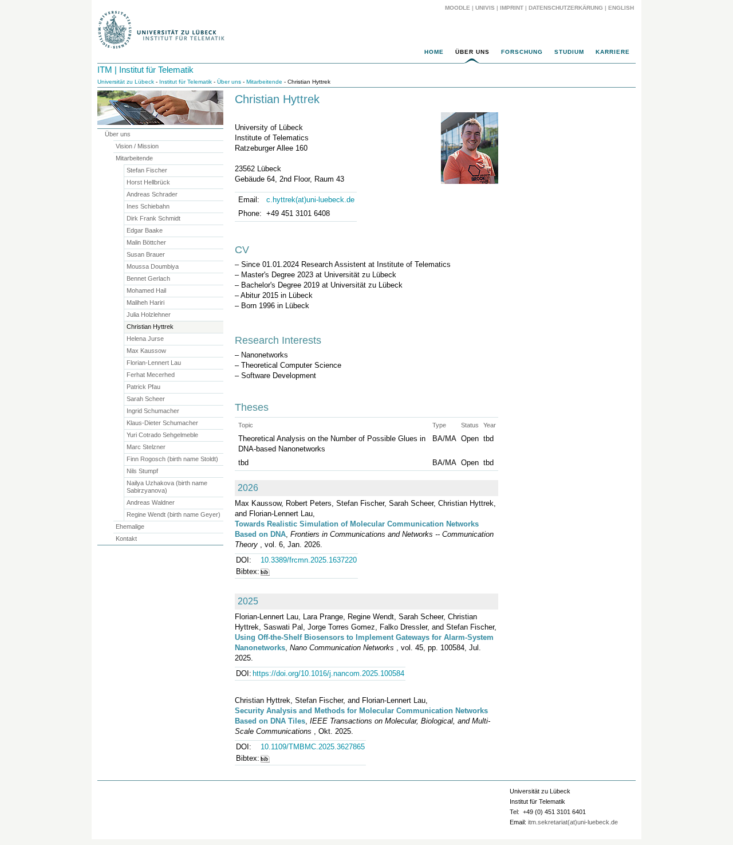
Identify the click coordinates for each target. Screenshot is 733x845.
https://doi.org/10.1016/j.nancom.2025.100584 (328, 673)
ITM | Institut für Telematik (145, 69)
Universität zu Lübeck (125, 81)
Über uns (472, 52)
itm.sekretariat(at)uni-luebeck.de (573, 822)
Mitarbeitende (264, 81)
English (622, 8)
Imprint (511, 8)
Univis (485, 8)
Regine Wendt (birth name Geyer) (173, 514)
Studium (569, 52)
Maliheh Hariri (145, 302)
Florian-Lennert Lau (154, 362)
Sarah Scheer (146, 398)
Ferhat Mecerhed (151, 374)
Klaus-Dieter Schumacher (162, 422)
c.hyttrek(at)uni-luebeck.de (310, 199)
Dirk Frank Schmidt (153, 218)
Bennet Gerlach (148, 278)
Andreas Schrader (152, 194)
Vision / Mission (137, 146)
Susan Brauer (146, 254)
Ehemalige (130, 526)
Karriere (613, 52)
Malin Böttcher (146, 242)
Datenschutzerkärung (566, 8)
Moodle (457, 8)
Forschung (522, 52)
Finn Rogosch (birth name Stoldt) (172, 458)
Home (434, 52)
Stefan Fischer (147, 170)
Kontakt (126, 538)
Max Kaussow (146, 350)
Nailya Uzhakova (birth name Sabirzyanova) (167, 487)
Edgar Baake (145, 230)
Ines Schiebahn (148, 206)
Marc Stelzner (146, 446)
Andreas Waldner (151, 502)
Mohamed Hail (146, 290)
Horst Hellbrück (148, 182)
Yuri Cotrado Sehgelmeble (162, 434)
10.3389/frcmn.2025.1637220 (309, 560)
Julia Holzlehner (149, 314)
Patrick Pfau (143, 386)
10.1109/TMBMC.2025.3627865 (313, 746)
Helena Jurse (145, 338)
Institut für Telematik (185, 81)
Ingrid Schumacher (153, 410)
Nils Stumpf (142, 470)
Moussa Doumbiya (153, 266)
